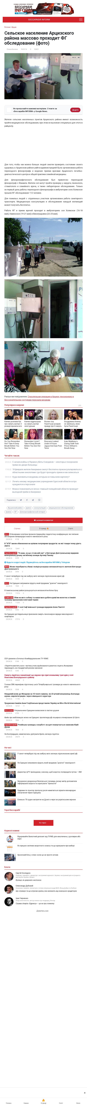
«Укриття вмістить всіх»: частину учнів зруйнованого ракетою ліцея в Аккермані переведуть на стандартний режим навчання (38, 667)
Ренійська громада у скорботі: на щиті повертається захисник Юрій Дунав (41, 726)
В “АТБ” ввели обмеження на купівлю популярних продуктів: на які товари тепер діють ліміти (42, 544)
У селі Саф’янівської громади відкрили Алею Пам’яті (35, 607)
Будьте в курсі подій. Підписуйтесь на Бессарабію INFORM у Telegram (38, 562)
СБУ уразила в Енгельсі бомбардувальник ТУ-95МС (26, 658)
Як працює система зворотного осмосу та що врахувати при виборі (46, 846)
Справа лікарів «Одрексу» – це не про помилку (35, 903)
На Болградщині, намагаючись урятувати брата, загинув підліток (31, 734)
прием (8, 512)
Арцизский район (15, 508)
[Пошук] (71, 19)
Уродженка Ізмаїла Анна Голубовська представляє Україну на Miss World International (42, 703)
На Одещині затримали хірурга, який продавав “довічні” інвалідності (36, 583)
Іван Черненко (22, 898)
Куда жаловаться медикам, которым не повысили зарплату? (41, 477)
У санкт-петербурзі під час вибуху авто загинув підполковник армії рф (34, 576)
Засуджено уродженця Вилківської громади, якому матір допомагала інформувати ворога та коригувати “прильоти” (47, 782)
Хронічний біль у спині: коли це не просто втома (37, 855)
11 (24, 706)
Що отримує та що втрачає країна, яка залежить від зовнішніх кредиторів (46, 891)
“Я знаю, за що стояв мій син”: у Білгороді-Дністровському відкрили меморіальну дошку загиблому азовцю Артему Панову (41, 554)
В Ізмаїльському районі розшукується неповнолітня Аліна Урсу (31, 590)
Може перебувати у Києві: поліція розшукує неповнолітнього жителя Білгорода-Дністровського (43, 568)
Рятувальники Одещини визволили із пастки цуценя (32, 710)
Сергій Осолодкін (23, 873)
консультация (40, 508)
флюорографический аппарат (32, 512)
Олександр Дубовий (24, 886)
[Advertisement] (43, 146)
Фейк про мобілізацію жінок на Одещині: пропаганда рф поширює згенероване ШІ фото (42, 717)
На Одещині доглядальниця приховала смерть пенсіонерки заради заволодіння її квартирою (39, 615)
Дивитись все (42, 911)
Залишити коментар (44, 520)
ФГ (15, 512)
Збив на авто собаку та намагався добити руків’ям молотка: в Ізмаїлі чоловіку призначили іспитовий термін (40, 599)
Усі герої (43, 823)
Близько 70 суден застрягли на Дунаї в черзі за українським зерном (46, 800)
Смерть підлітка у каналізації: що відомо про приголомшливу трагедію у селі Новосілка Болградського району (38, 676)
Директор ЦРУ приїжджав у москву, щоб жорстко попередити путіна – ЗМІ (49, 772)
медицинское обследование (61, 508)
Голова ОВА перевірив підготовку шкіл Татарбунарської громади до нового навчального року (42, 685)
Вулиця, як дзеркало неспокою (28, 880)
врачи (28, 508)
